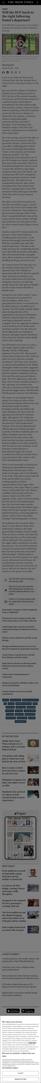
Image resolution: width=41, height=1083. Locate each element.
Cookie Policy (32, 1043)
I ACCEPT (20, 1073)
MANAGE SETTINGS (20, 1079)
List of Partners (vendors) (10, 1068)
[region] (20, 1049)
